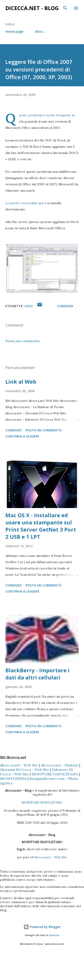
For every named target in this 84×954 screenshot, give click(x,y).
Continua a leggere (22, 436)
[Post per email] (39, 306)
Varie (28, 306)
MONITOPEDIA (13, 778)
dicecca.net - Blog (32, 8)
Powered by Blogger (45, 927)
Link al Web (20, 381)
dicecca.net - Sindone (59, 765)
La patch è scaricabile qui (24, 203)
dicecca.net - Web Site (19, 765)
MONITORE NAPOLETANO (55, 774)
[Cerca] (65, 8)
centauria (54, 935)
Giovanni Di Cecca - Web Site (24, 769)
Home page (14, 31)
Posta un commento (22, 341)
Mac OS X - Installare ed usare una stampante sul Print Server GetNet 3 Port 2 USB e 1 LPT (40, 525)
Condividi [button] (65, 306)
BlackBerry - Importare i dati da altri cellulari (37, 673)
